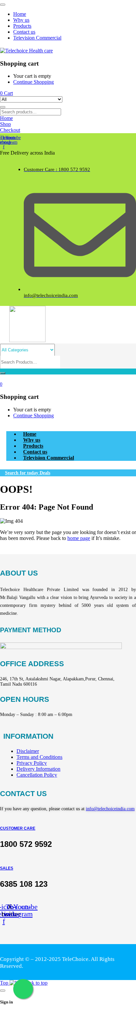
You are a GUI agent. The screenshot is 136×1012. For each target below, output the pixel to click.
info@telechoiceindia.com (110, 808)
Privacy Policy (32, 763)
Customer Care (17, 828)
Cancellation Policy (37, 775)
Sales (6, 868)
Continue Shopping (33, 82)
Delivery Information (38, 769)
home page (78, 538)
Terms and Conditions (39, 757)
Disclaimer (28, 751)
